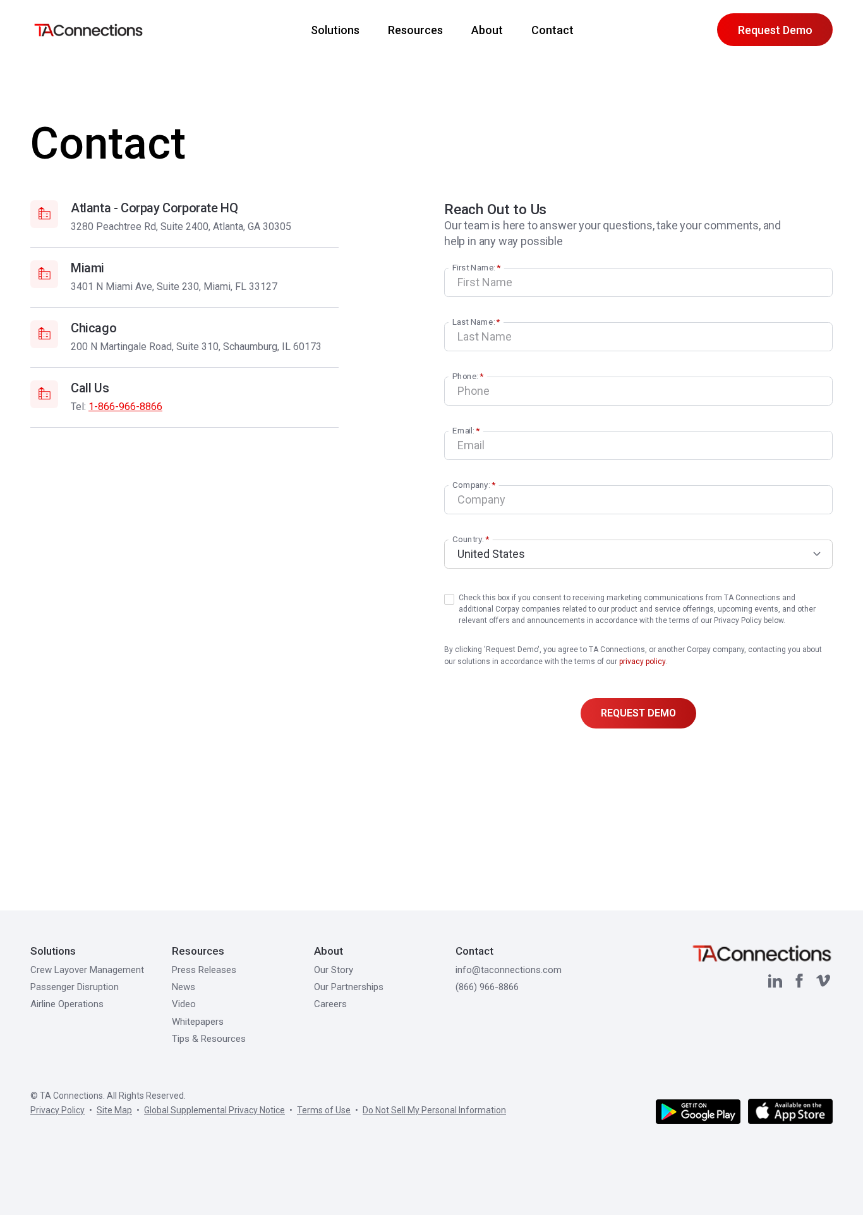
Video (184, 1004)
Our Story (333, 970)
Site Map (114, 1110)
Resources (415, 30)
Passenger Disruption (74, 987)
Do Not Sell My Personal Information (434, 1110)
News (183, 987)
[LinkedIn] (775, 980)
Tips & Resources (209, 1038)
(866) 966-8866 (487, 987)
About (487, 30)
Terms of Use (324, 1110)
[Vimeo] (823, 980)
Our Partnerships (348, 987)
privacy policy (642, 661)
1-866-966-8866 (125, 407)
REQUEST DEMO (638, 713)
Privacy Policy (57, 1110)
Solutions (53, 951)
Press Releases (204, 970)
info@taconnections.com (509, 970)
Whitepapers (198, 1021)
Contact (552, 30)
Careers (330, 1004)
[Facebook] (799, 980)
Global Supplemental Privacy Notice (214, 1110)
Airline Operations (67, 1004)
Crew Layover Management (87, 970)
